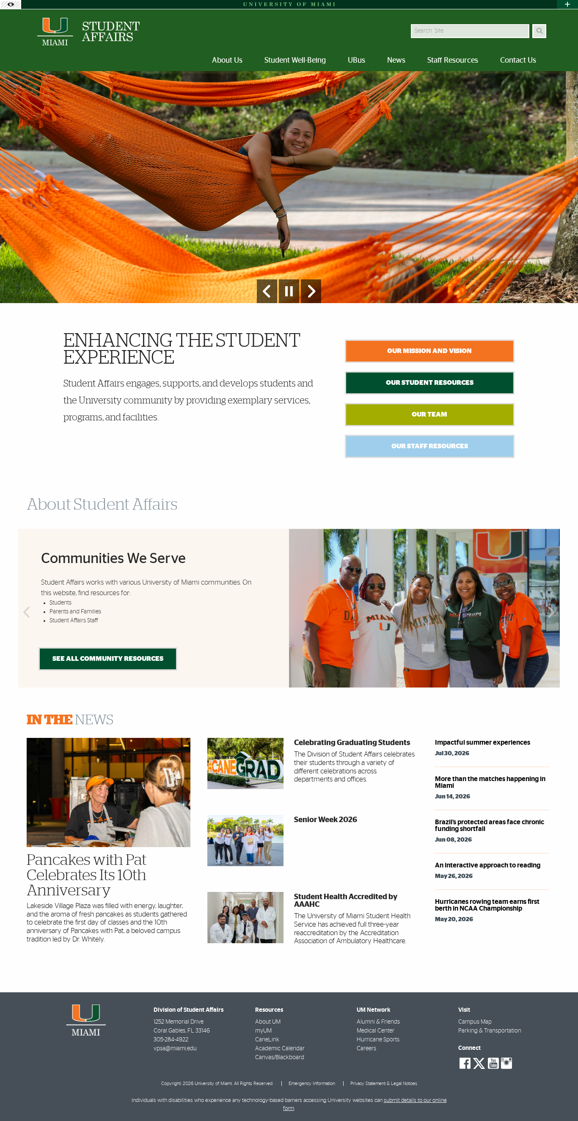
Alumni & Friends (378, 1022)
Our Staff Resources (429, 446)
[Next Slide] (311, 291)
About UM (268, 1022)
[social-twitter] (479, 1062)
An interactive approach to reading (487, 865)
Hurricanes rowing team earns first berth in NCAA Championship (487, 905)
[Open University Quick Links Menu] (567, 4)
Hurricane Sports (378, 1040)
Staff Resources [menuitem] (452, 60)
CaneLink (267, 1040)
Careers (366, 1049)
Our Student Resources (429, 382)
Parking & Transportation (489, 1031)
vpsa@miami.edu (175, 1049)
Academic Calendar (280, 1049)
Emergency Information (312, 1083)
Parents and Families (75, 612)
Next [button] (552, 612)
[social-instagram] (506, 1063)
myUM (263, 1031)
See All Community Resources (107, 658)
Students (61, 603)
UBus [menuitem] (356, 60)
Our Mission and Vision (429, 351)
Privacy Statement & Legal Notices (383, 1083)
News (70, 720)
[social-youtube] (493, 1063)
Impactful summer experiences (482, 742)
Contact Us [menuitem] (518, 60)
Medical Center (375, 1031)
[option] (289, 187)
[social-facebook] (465, 1063)
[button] (559, 1097)
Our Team (429, 414)
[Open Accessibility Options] (10, 4)
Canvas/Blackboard (279, 1057)
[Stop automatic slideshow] (289, 291)
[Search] (539, 31)
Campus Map (475, 1022)
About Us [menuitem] (227, 60)
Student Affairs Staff (74, 621)
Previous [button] (26, 612)
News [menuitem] (396, 60)
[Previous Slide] (267, 291)
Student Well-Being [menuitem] (295, 60)
